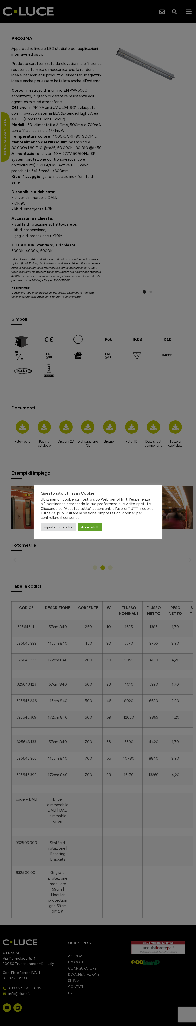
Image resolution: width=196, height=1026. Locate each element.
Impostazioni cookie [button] (58, 527)
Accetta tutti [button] (90, 527)
